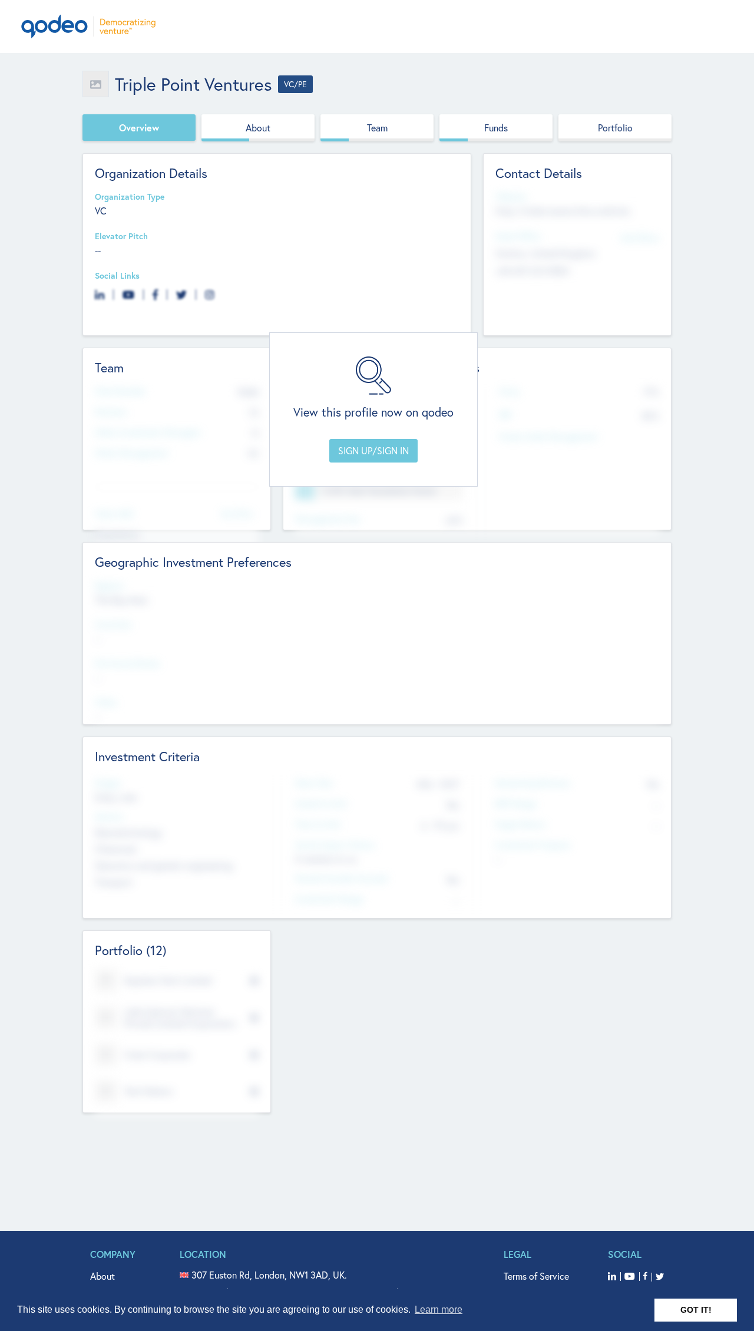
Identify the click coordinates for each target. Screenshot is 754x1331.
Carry (509, 392)
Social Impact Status (335, 845)
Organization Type (129, 197)
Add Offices (639, 237)
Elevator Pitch (121, 237)
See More (237, 513)
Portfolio (615, 127)
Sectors (109, 817)
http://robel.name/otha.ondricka (562, 210)
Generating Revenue (532, 783)
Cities (106, 703)
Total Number (120, 392)
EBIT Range (515, 804)
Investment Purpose (532, 845)
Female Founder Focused (341, 879)
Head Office (517, 237)
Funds (496, 127)
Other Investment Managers (148, 433)
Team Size (313, 783)
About (258, 127)
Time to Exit (317, 825)
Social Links (117, 276)
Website (510, 197)
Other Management (131, 453)
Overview (139, 127)
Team (377, 127)
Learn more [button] (438, 1309)
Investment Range (329, 899)
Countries (113, 625)
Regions (109, 586)
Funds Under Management (548, 437)
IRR (505, 415)
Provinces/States (127, 664)
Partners (111, 412)
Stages (108, 783)
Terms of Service (536, 1276)
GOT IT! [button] (696, 1310)
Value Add (114, 514)
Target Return (520, 825)
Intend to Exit (321, 804)
